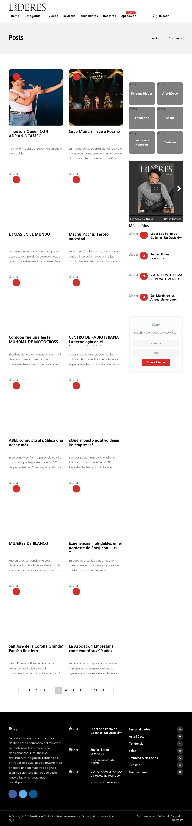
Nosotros (109, 16)
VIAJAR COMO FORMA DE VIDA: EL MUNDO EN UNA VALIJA (166, 277)
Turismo (155, 765)
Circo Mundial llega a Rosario (94, 131)
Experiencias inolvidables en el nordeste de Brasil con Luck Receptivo (95, 547)
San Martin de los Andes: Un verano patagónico (162, 297)
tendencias (100, 760)
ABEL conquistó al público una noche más (36, 443)
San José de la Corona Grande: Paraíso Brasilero (36, 649)
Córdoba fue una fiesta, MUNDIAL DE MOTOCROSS (33, 340)
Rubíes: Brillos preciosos (160, 256)
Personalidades (155, 729)
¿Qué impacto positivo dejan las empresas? (94, 443)
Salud (155, 750)
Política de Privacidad (170, 816)
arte (112, 760)
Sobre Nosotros (145, 816)
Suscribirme (156, 362)
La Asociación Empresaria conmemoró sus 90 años (91, 649)
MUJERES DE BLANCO (28, 543)
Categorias (32, 16)
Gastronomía (155, 772)
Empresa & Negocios (155, 757)
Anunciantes (89, 16)
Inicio (155, 38)
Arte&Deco (155, 736)
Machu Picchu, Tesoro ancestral (89, 237)
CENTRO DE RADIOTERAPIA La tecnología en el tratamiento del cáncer (94, 341)
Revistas (69, 16)
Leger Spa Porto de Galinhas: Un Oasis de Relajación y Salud (165, 235)
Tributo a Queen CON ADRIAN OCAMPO (28, 134)
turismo (98, 782)
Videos (53, 16)
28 (95, 690)
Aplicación (128, 16)
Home (15, 16)
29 (102, 690)
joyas (96, 762)
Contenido (176, 38)
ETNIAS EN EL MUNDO (29, 234)
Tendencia (155, 743)
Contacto (177, 819)
